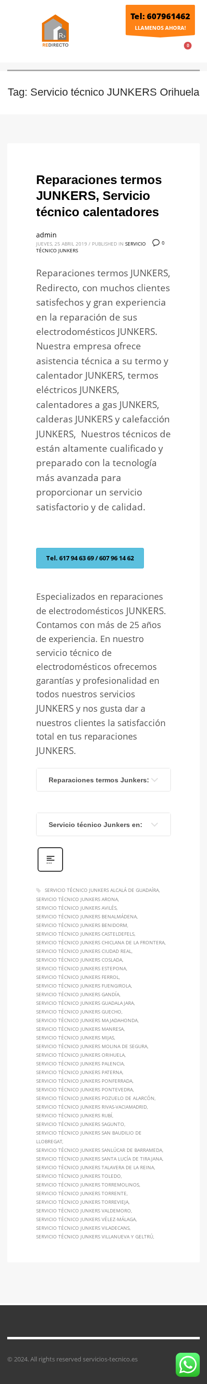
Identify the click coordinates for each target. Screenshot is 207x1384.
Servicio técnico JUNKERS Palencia (80, 1063)
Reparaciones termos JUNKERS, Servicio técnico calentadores (99, 196)
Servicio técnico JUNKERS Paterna (79, 1072)
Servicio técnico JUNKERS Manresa (80, 1029)
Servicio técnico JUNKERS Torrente (81, 1193)
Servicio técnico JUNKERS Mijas (75, 1037)
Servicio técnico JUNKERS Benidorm (81, 925)
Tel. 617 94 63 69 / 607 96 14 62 (90, 558)
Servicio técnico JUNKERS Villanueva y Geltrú (94, 1236)
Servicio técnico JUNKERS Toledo (78, 1176)
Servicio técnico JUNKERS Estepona (81, 968)
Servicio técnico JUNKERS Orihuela (80, 1054)
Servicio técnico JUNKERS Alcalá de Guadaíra (102, 890)
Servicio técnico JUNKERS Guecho (78, 1011)
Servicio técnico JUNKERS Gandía (77, 994)
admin (46, 234)
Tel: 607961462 (160, 16)
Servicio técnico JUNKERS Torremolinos (87, 1184)
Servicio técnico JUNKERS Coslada (79, 959)
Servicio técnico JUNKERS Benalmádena (86, 916)
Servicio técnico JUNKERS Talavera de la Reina (95, 1167)
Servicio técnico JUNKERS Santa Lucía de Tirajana (99, 1158)
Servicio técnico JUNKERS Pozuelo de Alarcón (95, 1098)
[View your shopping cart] (192, 51)
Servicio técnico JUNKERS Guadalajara (85, 1003)
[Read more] (50, 870)
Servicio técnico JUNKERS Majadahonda (87, 1020)
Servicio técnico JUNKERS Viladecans (82, 1227)
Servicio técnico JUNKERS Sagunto (80, 1124)
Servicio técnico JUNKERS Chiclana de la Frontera (100, 942)
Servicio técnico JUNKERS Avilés (76, 907)
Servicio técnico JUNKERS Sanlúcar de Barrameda (99, 1150)
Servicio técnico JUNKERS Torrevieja (82, 1202)
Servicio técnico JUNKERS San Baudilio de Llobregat (89, 1137)
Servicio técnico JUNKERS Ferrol (77, 977)
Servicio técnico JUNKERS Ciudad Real (83, 951)
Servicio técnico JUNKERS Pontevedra (84, 1089)
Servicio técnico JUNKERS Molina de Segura (91, 1046)
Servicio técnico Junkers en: (95, 824)
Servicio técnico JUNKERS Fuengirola (83, 985)
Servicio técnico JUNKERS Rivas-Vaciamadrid (91, 1106)
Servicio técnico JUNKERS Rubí (74, 1115)
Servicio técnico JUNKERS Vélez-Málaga (86, 1219)
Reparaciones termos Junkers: (99, 780)
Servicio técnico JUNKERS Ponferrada (84, 1080)
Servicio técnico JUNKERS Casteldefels (85, 933)
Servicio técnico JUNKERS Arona (77, 899)
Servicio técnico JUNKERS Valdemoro (83, 1210)
